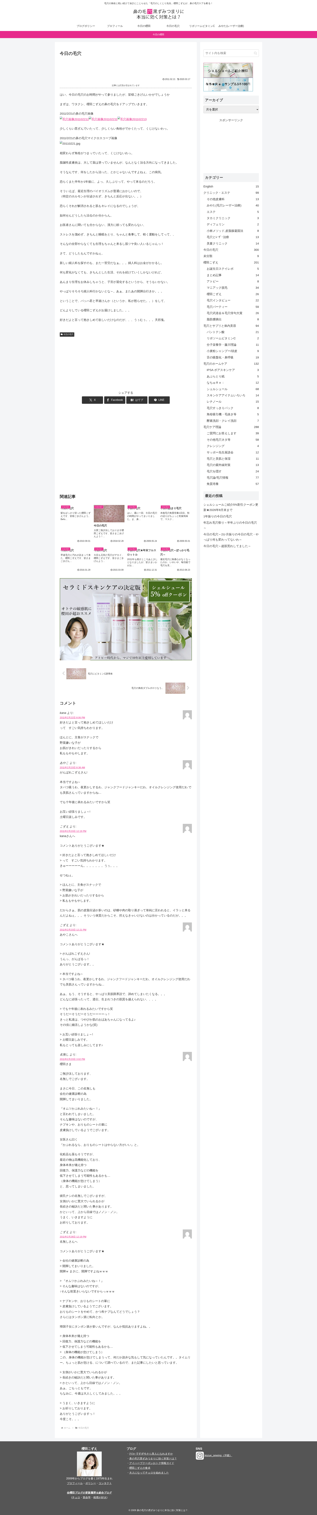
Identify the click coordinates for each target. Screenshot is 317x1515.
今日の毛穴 (68, 334)
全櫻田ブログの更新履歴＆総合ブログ (89, 1492)
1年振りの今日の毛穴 (217, 516)
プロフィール (75, 1483)
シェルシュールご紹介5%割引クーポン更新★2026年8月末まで (230, 507)
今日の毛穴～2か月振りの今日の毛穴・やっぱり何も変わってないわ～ (231, 537)
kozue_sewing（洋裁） (218, 1455)
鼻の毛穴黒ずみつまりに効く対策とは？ (153, 1458)
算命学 (87, 1497)
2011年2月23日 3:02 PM (72, 1059)
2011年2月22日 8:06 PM (72, 717)
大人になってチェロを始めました (149, 1472)
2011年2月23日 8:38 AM (72, 767)
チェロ (76, 1497)
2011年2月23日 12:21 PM (73, 929)
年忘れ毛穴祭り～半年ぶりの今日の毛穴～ (230, 525)
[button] (255, 53)
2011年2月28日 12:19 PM (73, 1236)
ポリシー (90, 1483)
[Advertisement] (126, 66)
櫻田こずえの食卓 (139, 1468)
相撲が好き (99, 1497)
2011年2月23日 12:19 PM (73, 831)
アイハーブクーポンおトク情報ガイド (151, 1463)
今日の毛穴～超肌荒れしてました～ (227, 546)
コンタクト (105, 1483)
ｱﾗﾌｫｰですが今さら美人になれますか (151, 1453)
